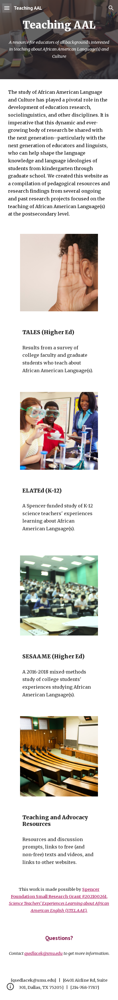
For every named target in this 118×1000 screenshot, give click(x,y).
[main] (59, 25)
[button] (7, 8)
